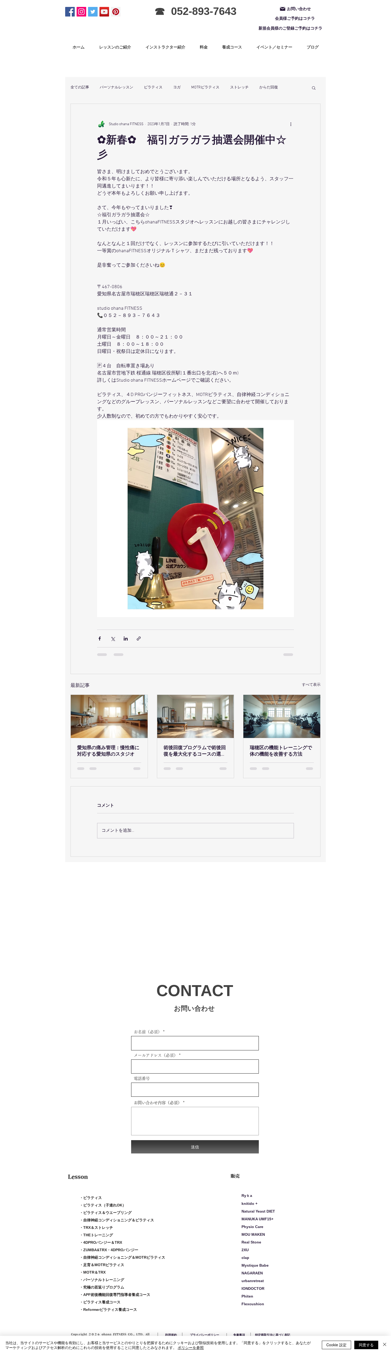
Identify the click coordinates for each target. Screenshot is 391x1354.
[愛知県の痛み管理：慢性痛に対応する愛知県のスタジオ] (109, 716)
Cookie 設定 (336, 1344)
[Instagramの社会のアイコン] (81, 12)
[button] (313, 87)
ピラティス (153, 87)
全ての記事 (79, 87)
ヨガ (177, 87)
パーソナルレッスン (116, 87)
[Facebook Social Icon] (70, 12)
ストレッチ (239, 87)
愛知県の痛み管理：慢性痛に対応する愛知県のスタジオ (108, 751)
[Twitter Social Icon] (93, 12)
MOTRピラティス (205, 87)
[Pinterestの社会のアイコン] (115, 12)
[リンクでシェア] (138, 638)
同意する (366, 1344)
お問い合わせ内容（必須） (158, 1103)
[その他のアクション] (291, 124)
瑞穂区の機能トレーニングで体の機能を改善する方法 (281, 751)
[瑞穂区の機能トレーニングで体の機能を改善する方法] (281, 716)
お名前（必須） (148, 1032)
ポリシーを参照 (191, 1347)
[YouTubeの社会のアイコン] (104, 12)
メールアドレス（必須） (156, 1055)
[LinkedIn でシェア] (125, 638)
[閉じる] (384, 1345)
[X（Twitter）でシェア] (112, 638)
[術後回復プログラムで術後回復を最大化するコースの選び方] (195, 716)
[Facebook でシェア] (99, 638)
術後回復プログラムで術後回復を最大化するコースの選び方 (195, 751)
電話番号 (142, 1078)
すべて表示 (311, 685)
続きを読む (268, 87)
